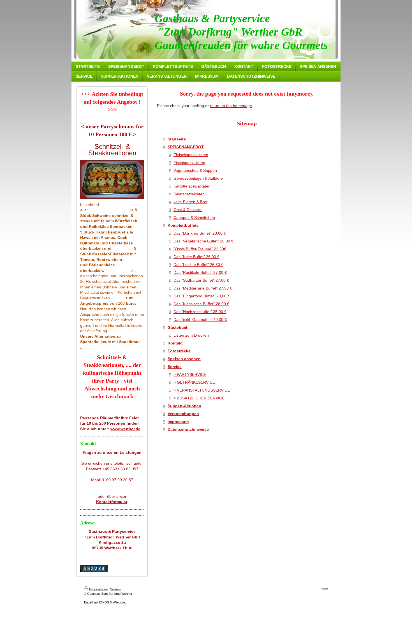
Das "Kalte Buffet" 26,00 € (196, 257)
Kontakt (175, 343)
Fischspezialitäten (189, 162)
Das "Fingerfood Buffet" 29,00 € (201, 296)
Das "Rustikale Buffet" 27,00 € (200, 272)
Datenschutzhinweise (188, 429)
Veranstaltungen (183, 413)
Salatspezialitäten (189, 194)
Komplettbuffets (183, 225)
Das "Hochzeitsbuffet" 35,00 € (199, 311)
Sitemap (115, 589)
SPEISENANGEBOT (186, 147)
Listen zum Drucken (191, 335)
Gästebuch (178, 327)
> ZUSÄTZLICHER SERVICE (198, 398)
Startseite (177, 139)
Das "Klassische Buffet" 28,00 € (201, 304)
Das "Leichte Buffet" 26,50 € (198, 264)
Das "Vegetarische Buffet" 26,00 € (203, 241)
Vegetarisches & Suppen (195, 170)
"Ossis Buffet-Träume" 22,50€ (199, 249)
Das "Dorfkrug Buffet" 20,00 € (199, 233)
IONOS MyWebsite (112, 602)
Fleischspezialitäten (190, 154)
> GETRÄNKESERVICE (194, 382)
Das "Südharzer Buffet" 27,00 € (201, 280)
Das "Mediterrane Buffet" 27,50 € (202, 288)
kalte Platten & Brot (190, 202)
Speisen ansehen (184, 359)
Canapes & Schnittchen (194, 217)
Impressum (178, 421)
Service (175, 366)
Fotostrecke (179, 351)
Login (324, 588)
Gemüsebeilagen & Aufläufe (198, 178)
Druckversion (98, 589)
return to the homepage (231, 105)
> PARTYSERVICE (189, 374)
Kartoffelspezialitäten (191, 186)
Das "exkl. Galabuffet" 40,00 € (200, 319)
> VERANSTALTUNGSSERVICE (201, 390)
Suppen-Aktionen (184, 406)
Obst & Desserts (187, 209)
